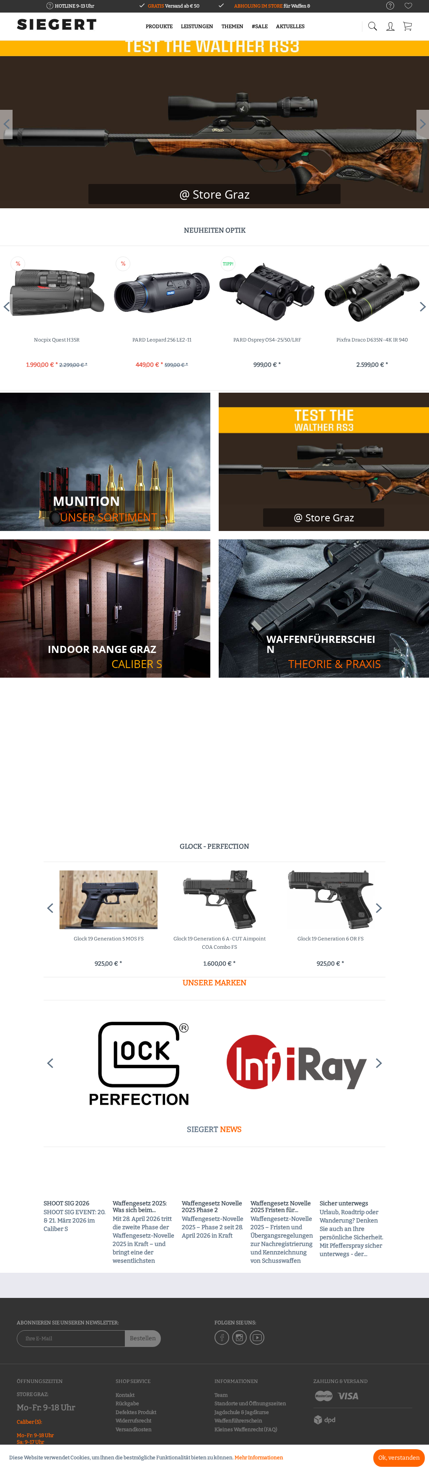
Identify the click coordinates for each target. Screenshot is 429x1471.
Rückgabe (127, 1403)
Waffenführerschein (238, 1421)
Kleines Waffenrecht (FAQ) (245, 1429)
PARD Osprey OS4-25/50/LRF (162, 340)
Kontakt (125, 1395)
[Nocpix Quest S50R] (372, 292)
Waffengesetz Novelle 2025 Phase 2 (212, 1207)
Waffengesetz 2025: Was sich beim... (140, 1207)
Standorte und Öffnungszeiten (250, 1403)
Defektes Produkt (136, 1412)
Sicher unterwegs (344, 1203)
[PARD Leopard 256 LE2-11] (57, 292)
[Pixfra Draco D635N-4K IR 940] (267, 292)
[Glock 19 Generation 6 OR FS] (325, 899)
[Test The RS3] (323, 517)
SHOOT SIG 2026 (66, 1203)
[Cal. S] (105, 656)
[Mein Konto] (391, 25)
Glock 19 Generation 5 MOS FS (104, 939)
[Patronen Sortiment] (104, 509)
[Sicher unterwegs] (352, 1177)
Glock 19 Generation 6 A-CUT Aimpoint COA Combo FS (214, 943)
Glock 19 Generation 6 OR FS (325, 939)
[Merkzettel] (408, 7)
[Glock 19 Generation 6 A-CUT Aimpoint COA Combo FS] (214, 899)
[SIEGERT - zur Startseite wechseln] (56, 27)
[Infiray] (134, 1063)
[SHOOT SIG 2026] (76, 1177)
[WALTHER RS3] (324, 462)
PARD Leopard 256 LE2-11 (57, 340)
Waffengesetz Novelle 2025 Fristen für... (281, 1207)
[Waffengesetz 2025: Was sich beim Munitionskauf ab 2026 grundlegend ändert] (145, 1177)
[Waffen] (323, 651)
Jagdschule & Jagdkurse (241, 1412)
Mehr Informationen (259, 1458)
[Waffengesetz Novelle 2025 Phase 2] (214, 1177)
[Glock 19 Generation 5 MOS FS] (103, 899)
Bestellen (143, 1338)
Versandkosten (134, 1429)
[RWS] (296, 1063)
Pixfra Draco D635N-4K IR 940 (267, 340)
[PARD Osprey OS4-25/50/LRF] (162, 292)
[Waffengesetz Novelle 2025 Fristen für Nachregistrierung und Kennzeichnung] (283, 1177)
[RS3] (214, 124)
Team (220, 1395)
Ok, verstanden (399, 1457)
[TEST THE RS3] (214, 194)
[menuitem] (386, 6)
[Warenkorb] (408, 25)
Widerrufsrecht (133, 1421)
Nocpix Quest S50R (372, 340)
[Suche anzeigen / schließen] (372, 24)
